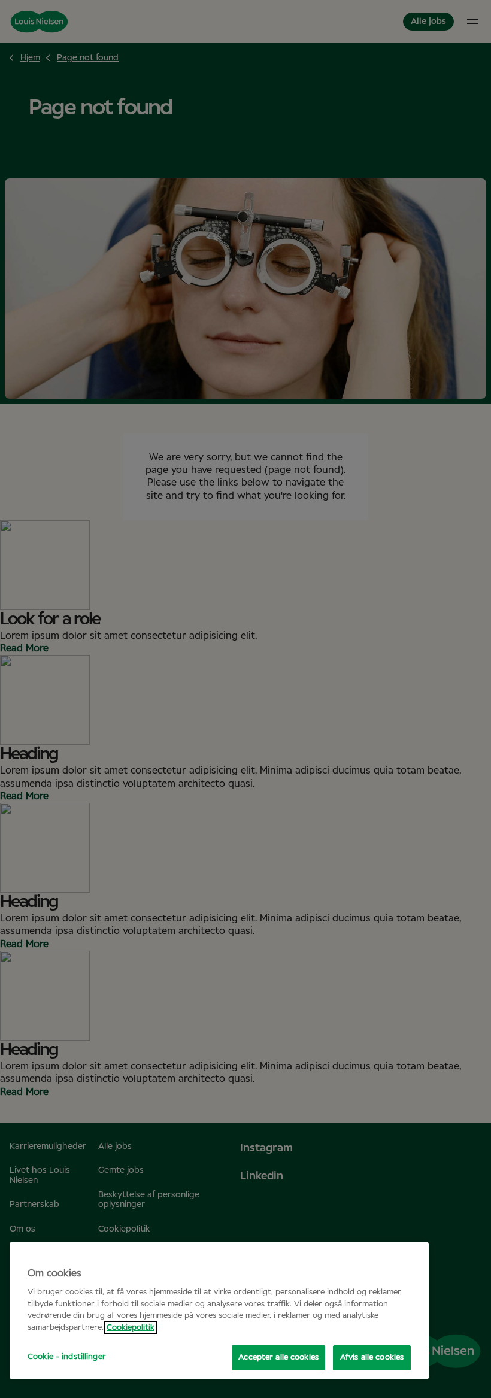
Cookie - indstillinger (67, 1357)
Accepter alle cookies (278, 1357)
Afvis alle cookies (372, 1357)
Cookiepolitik (130, 1328)
